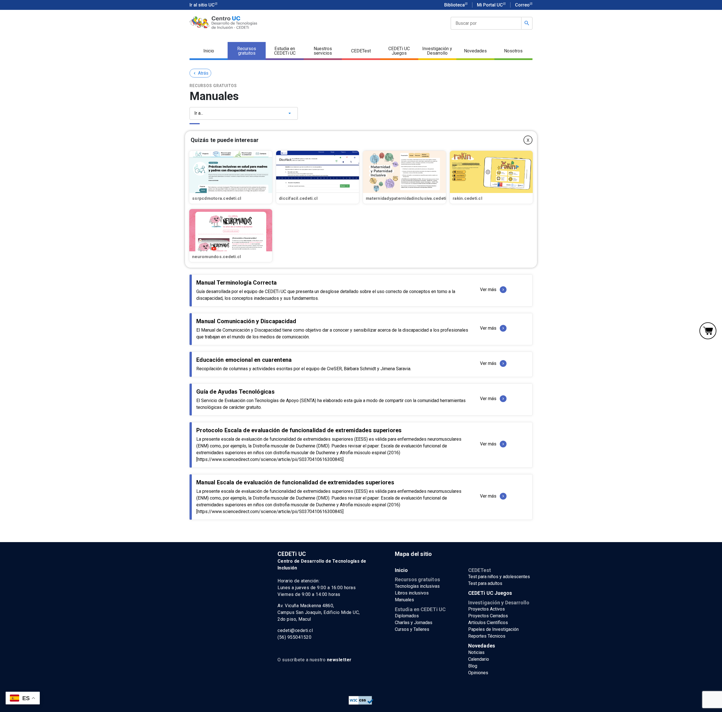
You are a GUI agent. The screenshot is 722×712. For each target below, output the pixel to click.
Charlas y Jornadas (413, 622)
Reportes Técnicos (486, 636)
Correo (522, 5)
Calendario (478, 659)
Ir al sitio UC (202, 5)
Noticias (476, 652)
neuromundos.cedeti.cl (216, 256)
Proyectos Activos (486, 609)
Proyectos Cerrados (488, 615)
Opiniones (478, 672)
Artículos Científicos (488, 622)
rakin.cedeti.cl (467, 198)
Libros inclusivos (412, 593)
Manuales (404, 599)
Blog (472, 666)
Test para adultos (485, 583)
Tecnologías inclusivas (417, 586)
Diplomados (407, 615)
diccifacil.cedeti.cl (298, 198)
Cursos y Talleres (412, 629)
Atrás (200, 73)
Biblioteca (454, 5)
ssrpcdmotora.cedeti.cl (216, 198)
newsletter (339, 659)
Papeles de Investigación (493, 629)
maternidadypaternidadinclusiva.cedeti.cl (408, 198)
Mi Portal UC (490, 5)
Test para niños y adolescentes (499, 576)
